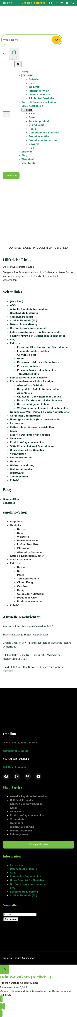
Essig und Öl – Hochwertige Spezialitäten (42, 347)
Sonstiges (9, 502)
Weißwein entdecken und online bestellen (43, 408)
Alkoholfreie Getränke (30, 385)
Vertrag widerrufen (21, 457)
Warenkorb (16, 461)
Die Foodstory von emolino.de (28, 328)
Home (24, 71)
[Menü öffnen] (6, 114)
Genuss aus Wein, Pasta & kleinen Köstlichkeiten (40, 411)
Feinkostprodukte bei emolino (28, 377)
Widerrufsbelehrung (22, 465)
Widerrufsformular (21, 469)
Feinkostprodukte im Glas (33, 351)
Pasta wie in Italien (28, 366)
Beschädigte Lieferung (24, 312)
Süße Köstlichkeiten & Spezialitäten (32, 446)
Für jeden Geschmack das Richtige (31, 381)
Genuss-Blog (11, 499)
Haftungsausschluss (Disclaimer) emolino (35, 419)
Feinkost (15, 343)
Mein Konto (17, 438)
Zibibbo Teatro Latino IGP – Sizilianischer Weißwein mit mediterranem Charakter (32, 656)
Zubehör (15, 480)
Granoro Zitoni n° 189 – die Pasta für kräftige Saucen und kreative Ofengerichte (37, 644)
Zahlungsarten (19, 476)
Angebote (11, 175)
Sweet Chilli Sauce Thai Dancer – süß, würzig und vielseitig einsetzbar (33, 668)
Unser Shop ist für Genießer (27, 450)
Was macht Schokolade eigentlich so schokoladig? (28, 626)
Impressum (16, 423)
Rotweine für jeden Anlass (33, 404)
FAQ (12, 339)
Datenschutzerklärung (23, 324)
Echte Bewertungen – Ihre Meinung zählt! (35, 331)
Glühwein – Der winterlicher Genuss (39, 396)
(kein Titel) (16, 301)
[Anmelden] (3, 53)
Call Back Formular (33, 2)
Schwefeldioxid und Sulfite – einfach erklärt (25, 634)
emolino (9, 734)
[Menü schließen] (17, 64)
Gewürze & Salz (26, 354)
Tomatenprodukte (28, 373)
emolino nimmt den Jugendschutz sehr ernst (37, 335)
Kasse (14, 430)
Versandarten (18, 453)
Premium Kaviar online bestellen (37, 370)
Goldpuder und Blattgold (25, 415)
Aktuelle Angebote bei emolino (29, 309)
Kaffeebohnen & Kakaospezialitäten (32, 427)
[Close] (4, 969)
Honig (21, 358)
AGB (13, 305)
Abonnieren (10, 919)
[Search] (56, 40)
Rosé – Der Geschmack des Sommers (40, 400)
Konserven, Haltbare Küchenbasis (38, 362)
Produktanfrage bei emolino (27, 442)
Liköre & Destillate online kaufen (30, 434)
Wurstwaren (17, 472)
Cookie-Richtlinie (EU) (23, 320)
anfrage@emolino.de (15, 750)
